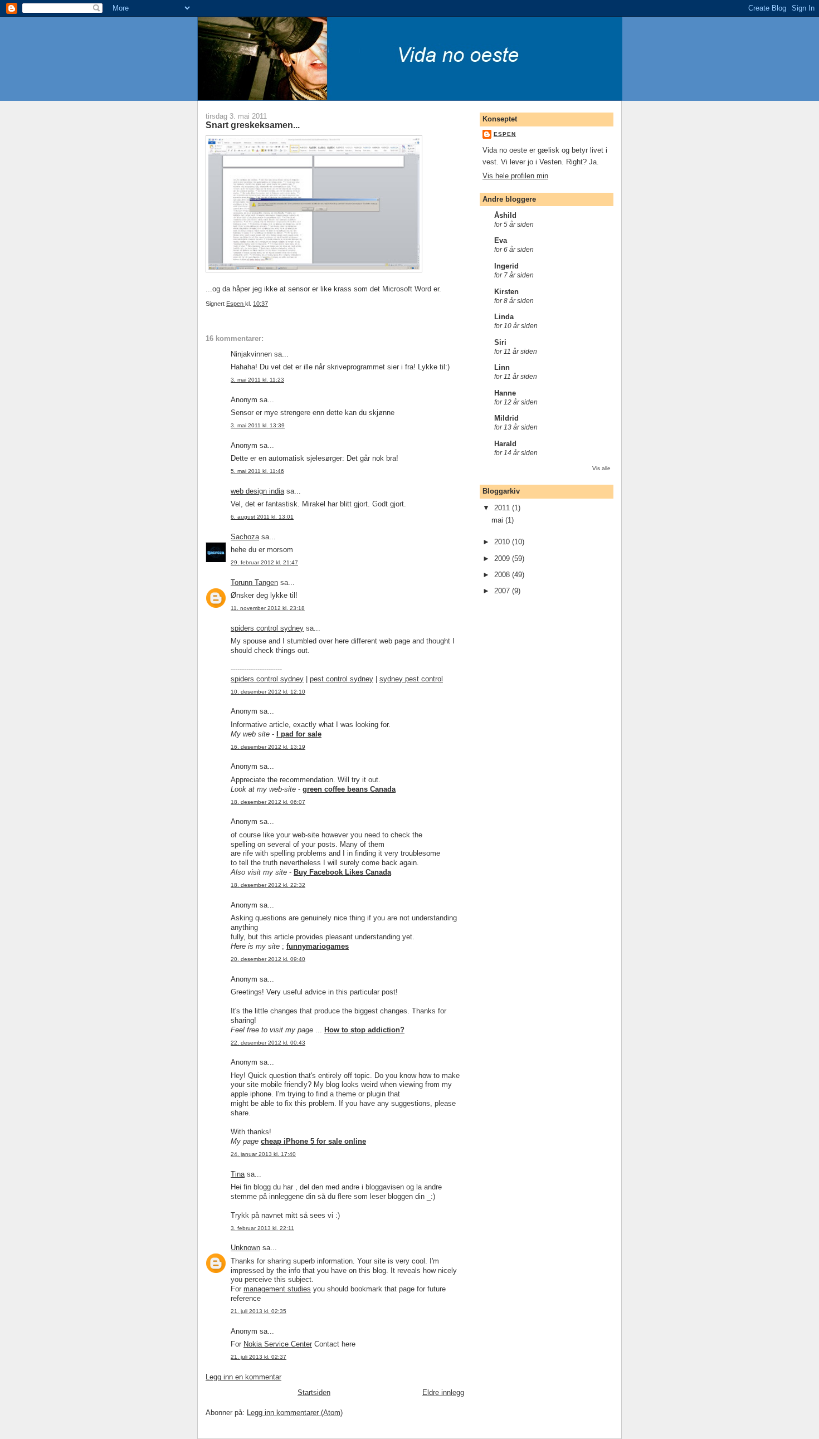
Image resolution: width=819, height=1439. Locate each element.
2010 (503, 542)
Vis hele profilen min (515, 176)
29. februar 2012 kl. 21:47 (264, 562)
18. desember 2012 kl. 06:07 (268, 802)
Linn (502, 367)
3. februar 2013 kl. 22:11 (262, 1228)
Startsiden (314, 1392)
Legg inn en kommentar (243, 1377)
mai (498, 520)
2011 (503, 508)
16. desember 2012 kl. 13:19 (268, 747)
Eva (500, 240)
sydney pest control (411, 679)
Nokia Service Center (277, 1344)
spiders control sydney (267, 628)
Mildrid (506, 418)
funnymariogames (317, 946)
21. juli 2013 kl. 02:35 (258, 1311)
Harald (505, 444)
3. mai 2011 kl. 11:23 (257, 380)
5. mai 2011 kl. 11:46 (257, 471)
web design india (257, 491)
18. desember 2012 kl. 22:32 (268, 885)
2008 (503, 574)
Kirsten (506, 291)
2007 (503, 591)
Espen (505, 134)
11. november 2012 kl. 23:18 (268, 608)
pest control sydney (341, 679)
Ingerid (506, 266)
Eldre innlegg (443, 1392)
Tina (238, 1174)
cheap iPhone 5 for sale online (313, 1141)
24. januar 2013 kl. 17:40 (263, 1154)
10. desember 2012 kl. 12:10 (268, 692)
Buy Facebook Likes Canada (342, 872)
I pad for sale (298, 734)
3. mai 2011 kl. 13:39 (258, 425)
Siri (500, 342)
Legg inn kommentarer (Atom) (295, 1412)
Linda (504, 317)
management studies (277, 1289)
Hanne (505, 393)
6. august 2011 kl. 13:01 (262, 517)
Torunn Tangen (254, 582)
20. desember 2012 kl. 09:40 (268, 959)
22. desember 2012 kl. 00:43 (268, 1043)
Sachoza (245, 537)
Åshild (505, 215)
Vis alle (601, 468)
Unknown (245, 1247)
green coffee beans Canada (349, 789)
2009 (503, 558)
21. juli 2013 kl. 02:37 (258, 1357)
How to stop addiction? (364, 1030)
